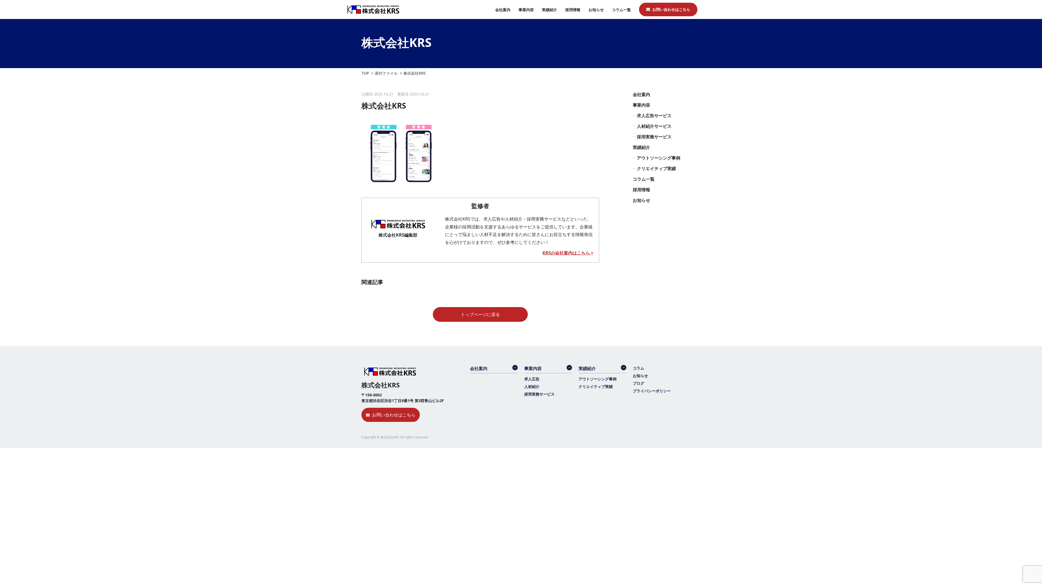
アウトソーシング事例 (658, 158)
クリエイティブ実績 (656, 168)
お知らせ (596, 9)
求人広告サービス (654, 116)
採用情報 (572, 9)
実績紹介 (549, 9)
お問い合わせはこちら (671, 9)
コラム (638, 368)
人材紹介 (531, 386)
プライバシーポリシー (652, 390)
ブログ (638, 383)
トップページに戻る (480, 314)
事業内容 (526, 9)
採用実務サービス (654, 137)
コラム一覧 (621, 9)
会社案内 (502, 9)
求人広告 (531, 378)
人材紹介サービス (654, 126)
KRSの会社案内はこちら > (567, 253)
